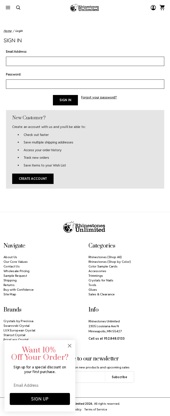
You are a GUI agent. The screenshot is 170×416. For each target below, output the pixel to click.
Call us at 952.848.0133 (107, 339)
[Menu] (8, 7)
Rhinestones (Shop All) (105, 257)
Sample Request (15, 276)
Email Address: (16, 52)
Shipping (10, 280)
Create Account (33, 179)
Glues (93, 290)
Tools (92, 285)
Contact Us (12, 266)
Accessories (97, 271)
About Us (10, 257)
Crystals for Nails (101, 280)
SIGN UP (39, 399)
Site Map (10, 294)
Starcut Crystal (14, 335)
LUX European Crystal (19, 330)
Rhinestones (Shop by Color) (110, 262)
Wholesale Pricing (17, 271)
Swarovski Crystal (17, 326)
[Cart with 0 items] (162, 7)
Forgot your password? (99, 97)
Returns (9, 285)
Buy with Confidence (19, 290)
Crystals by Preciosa (19, 321)
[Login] (153, 7)
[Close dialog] (69, 346)
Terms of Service (95, 409)
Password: (13, 74)
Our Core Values (16, 262)
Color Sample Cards (103, 266)
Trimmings (96, 276)
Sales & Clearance (102, 294)
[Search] (18, 7)
